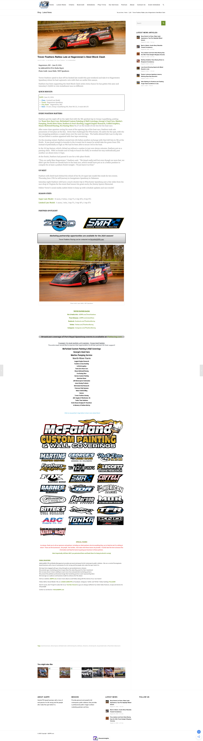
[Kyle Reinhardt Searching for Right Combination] (54, 670)
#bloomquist (54, 646)
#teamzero (117, 646)
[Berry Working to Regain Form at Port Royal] (120, 672)
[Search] (163, 4)
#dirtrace (79, 646)
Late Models (50, 60)
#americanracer (45, 646)
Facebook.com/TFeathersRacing (85, 321)
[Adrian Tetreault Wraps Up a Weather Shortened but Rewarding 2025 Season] (98, 672)
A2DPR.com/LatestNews (86, 318)
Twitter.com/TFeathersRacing (84, 324)
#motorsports (92, 646)
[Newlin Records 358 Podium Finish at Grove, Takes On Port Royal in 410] (1, 370)
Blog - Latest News (45, 12)
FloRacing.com (114, 336)
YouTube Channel (72, 585)
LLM (55, 60)
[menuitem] (51, 4)
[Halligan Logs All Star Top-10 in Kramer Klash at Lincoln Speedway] (76, 670)
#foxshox (85, 646)
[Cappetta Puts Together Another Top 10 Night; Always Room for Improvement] (201, 370)
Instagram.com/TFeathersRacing (85, 328)
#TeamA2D (110, 646)
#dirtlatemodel (62, 646)
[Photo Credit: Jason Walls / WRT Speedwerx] (82, 37)
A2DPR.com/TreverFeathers (87, 314)
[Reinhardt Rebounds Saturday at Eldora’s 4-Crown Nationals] (43, 672)
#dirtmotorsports (72, 646)
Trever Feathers (61, 60)
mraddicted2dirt (71, 60)
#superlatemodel (102, 646)
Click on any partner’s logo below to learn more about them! (82, 413)
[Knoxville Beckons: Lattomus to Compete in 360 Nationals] (65, 672)
